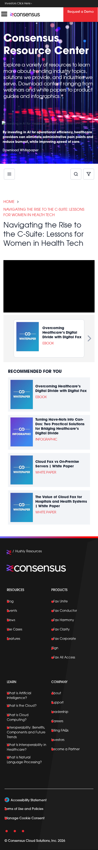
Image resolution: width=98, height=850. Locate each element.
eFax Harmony (62, 620)
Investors (57, 740)
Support (57, 702)
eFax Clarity (60, 629)
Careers (57, 721)
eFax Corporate (63, 639)
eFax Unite (59, 601)
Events (12, 611)
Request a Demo (80, 12)
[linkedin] (6, 830)
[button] (76, 174)
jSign (54, 648)
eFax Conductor (64, 611)
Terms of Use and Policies (24, 809)
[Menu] (9, 170)
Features (13, 639)
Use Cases (14, 629)
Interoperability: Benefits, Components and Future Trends (26, 732)
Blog (10, 601)
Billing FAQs (59, 730)
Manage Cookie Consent (24, 818)
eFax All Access (63, 657)
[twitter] (23, 830)
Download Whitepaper (20, 150)
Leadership (59, 712)
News (11, 620)
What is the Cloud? (21, 706)
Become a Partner (65, 749)
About (56, 693)
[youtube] (15, 830)
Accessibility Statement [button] (28, 800)
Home (9, 202)
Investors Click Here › (18, 3)
